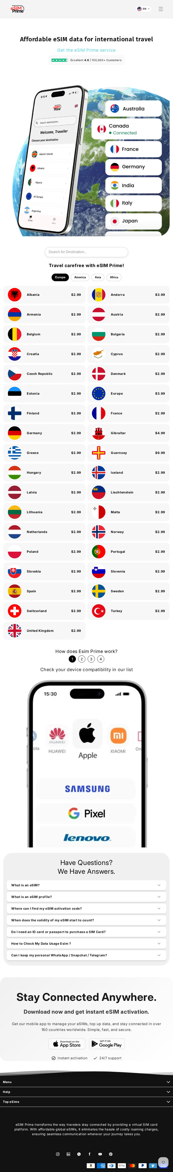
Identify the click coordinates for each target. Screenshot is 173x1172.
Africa (114, 277)
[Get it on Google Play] (107, 1043)
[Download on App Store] (67, 1043)
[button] (161, 9)
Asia (98, 277)
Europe (60, 277)
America (80, 277)
